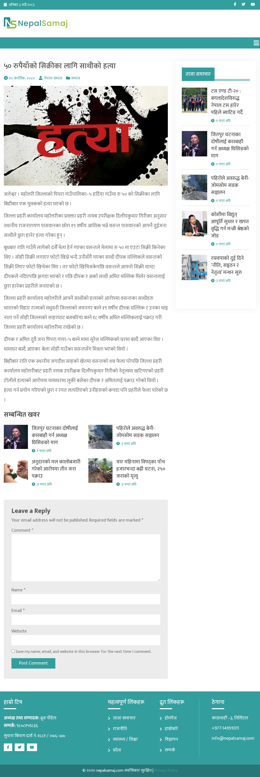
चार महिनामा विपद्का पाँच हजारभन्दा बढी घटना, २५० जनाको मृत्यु (140, 469)
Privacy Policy (165, 770)
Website (19, 631)
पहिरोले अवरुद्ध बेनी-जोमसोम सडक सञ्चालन (137, 432)
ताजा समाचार (124, 718)
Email (18, 610)
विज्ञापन (171, 739)
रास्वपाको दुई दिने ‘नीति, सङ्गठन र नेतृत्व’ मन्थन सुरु (227, 265)
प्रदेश (117, 750)
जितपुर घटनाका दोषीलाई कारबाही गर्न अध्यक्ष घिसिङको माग (55, 435)
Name (18, 590)
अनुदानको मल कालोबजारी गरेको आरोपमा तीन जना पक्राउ (56, 469)
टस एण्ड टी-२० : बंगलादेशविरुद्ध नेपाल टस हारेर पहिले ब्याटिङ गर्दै (227, 102)
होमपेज (171, 718)
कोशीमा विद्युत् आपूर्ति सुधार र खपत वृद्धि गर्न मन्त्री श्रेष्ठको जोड (230, 225)
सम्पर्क (170, 750)
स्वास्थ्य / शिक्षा (125, 739)
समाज (75, 78)
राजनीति (120, 729)
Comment (22, 530)
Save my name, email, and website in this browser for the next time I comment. (84, 651)
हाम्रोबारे (171, 729)
